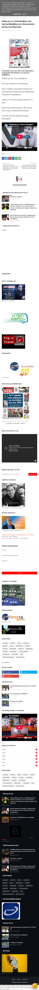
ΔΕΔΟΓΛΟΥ (26, 643)
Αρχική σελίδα (5, 16)
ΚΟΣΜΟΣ (27, 646)
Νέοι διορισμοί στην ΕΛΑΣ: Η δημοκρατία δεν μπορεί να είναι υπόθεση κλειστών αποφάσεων (23, 217)
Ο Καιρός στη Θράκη (16, 701)
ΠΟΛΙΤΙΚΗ (12, 16)
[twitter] (28, 672)
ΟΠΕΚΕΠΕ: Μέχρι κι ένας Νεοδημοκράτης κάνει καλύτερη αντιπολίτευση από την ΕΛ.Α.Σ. (22, 851)
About (18, 979)
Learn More (17, 14)
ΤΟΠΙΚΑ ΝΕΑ (15, 654)
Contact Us (25, 979)
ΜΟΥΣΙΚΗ (5, 649)
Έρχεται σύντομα (7, 538)
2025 (20, 753)
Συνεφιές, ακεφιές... (16, 196)
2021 (20, 765)
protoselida (22, 423)
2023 (20, 759)
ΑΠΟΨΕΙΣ (12, 643)
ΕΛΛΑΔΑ (12, 646)
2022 (20, 762)
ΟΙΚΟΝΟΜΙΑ (13, 649)
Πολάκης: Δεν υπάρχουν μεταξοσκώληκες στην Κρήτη (18, 535)
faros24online (24, 982)
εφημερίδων (17, 423)
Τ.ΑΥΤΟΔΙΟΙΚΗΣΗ (23, 651)
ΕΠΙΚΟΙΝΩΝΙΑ (19, 646)
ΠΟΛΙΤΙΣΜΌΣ (13, 651)
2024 (20, 756)
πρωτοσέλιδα (10, 423)
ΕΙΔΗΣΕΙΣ (5, 646)
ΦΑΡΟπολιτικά (20, 657)
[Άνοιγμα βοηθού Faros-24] (35, 986)
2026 (20, 749)
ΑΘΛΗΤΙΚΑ (5, 643)
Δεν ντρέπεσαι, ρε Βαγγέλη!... (19, 693)
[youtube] (10, 676)
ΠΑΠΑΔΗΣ (21, 649)
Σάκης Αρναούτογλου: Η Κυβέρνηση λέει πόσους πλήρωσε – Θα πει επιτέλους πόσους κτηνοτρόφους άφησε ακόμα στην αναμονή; (23, 207)
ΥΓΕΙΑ (21, 654)
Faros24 (5, 30)
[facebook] (10, 672)
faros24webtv (5, 662)
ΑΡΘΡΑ (19, 643)
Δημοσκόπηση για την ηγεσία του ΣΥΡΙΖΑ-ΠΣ (23, 687)
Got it (25, 14)
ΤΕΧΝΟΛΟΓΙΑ (6, 654)
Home (13, 979)
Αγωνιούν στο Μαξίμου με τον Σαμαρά (22, 817)
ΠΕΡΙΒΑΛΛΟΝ (29, 649)
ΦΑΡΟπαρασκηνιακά (8, 657)
